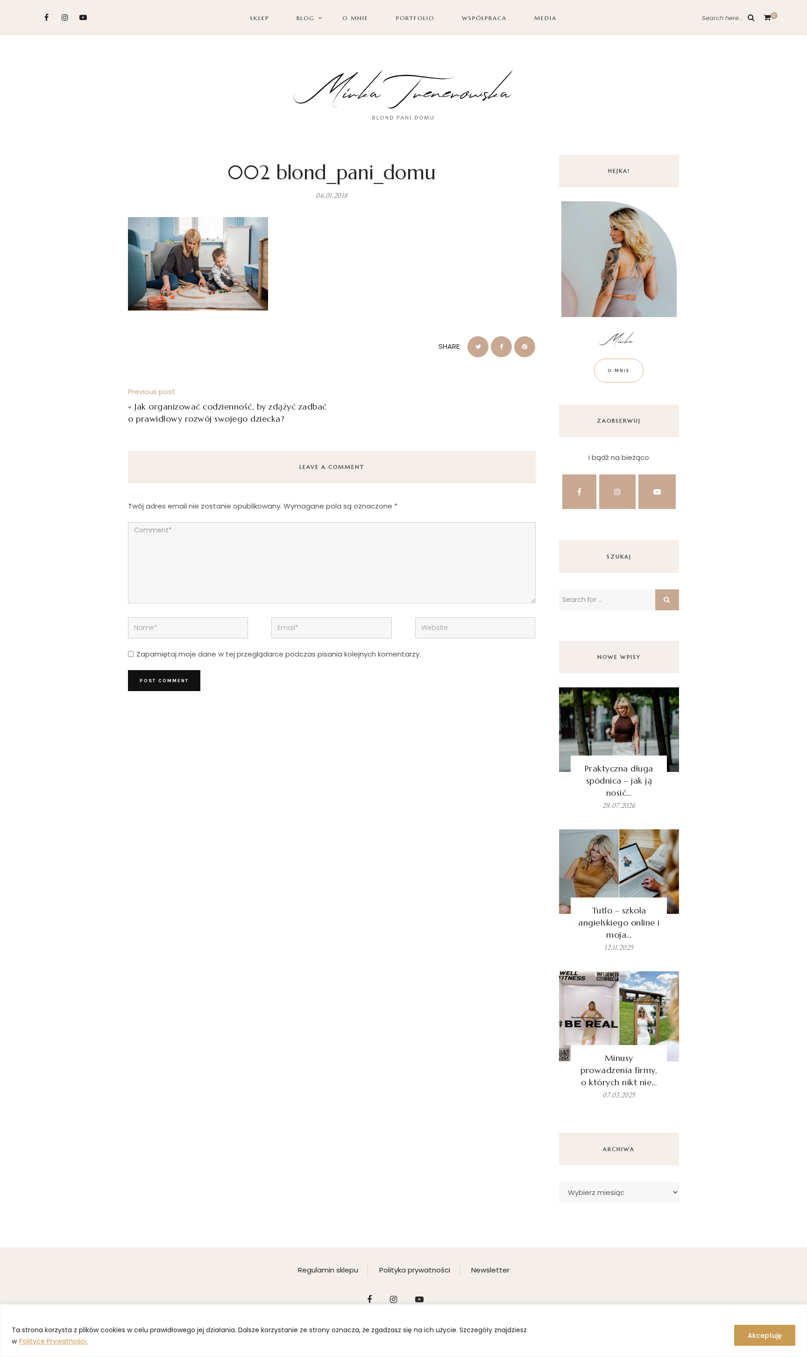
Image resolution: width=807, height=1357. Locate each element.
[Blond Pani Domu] (403, 93)
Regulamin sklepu (328, 1270)
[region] (403, 1330)
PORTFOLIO (415, 17)
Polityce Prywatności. (53, 1341)
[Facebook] (46, 17)
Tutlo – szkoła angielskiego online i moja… (619, 922)
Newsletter (490, 1270)
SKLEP (259, 17)
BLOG (306, 17)
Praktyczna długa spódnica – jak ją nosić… (619, 780)
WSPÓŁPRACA (484, 17)
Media (545, 17)
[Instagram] (65, 17)
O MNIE (355, 17)
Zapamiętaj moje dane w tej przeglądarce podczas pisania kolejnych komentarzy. (278, 654)
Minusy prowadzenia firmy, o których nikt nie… (618, 1070)
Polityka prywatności (414, 1270)
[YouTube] (83, 17)
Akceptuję (765, 1335)
